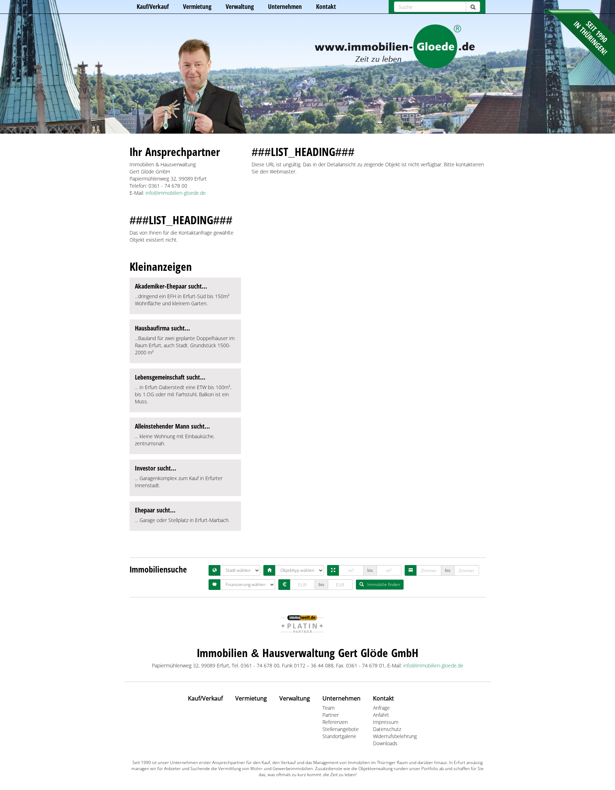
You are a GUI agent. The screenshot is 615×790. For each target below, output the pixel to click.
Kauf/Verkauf (153, 6)
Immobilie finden (383, 584)
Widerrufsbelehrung (395, 736)
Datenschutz (387, 729)
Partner (330, 714)
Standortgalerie (339, 736)
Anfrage (381, 707)
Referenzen (335, 722)
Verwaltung (240, 6)
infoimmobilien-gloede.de (176, 192)
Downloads (385, 743)
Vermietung (197, 6)
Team (328, 707)
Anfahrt (381, 714)
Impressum (385, 722)
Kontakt (326, 6)
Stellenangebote (340, 729)
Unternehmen (285, 6)
